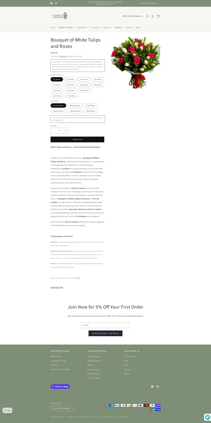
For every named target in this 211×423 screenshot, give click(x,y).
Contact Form (129, 356)
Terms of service (95, 417)
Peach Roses (58, 111)
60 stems (97, 85)
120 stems (57, 96)
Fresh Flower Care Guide (60, 369)
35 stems (57, 85)
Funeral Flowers (94, 378)
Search (127, 374)
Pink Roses (90, 105)
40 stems (70, 85)
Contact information (121, 417)
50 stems (84, 85)
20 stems (70, 79)
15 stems (56, 79)
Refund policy (72, 417)
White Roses (75, 105)
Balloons (91, 365)
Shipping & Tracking (58, 361)
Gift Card (54, 365)
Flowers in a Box (94, 369)
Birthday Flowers (94, 356)
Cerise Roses (58, 105)
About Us (128, 369)
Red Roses (91, 111)
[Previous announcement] (84, 3)
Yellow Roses (75, 111)
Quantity (54, 126)
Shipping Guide (57, 287)
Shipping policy (108, 417)
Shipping (63, 56)
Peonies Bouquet (94, 361)
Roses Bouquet (94, 374)
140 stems (72, 96)
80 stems (70, 90)
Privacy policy (83, 417)
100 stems (84, 90)
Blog (126, 361)
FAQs (126, 365)
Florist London (60, 417)
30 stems (97, 79)
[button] (66, 27)
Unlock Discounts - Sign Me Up (105, 333)
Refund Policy (56, 356)
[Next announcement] (126, 3)
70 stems (57, 90)
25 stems (84, 79)
